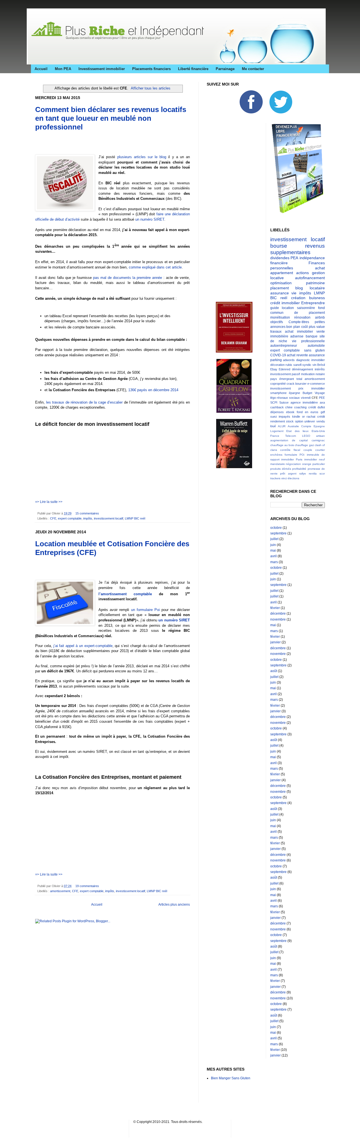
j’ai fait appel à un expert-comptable (82, 646)
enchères (276, 454)
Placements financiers (151, 69)
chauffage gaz (304, 445)
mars (274, 562)
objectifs (276, 322)
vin (314, 364)
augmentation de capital (289, 440)
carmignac (318, 440)
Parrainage (225, 69)
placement (279, 288)
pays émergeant (282, 378)
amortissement (60, 891)
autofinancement (310, 278)
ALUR (281, 426)
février (275, 608)
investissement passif (285, 374)
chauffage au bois (282, 445)
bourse (278, 246)
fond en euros (307, 412)
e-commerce (316, 383)
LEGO (306, 435)
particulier (318, 463)
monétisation (280, 317)
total (299, 378)
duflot (321, 407)
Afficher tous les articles (150, 88)
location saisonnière (298, 308)
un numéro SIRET (149, 219)
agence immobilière (304, 402)
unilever (309, 421)
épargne (294, 393)
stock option (294, 421)
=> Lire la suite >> (48, 502)
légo (273, 397)
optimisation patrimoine (297, 283)
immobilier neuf (314, 459)
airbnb (320, 317)
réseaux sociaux (288, 397)
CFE (53, 518)
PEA (294, 258)
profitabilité (299, 468)
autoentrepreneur (283, 346)
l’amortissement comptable (125, 594)
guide (274, 308)
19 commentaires (87, 886)
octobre (276, 528)
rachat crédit (316, 416)
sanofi (297, 364)
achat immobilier (299, 331)
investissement (280, 388)
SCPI (273, 402)
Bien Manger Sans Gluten (230, 1078)
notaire (320, 374)
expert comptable (70, 518)
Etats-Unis (318, 431)
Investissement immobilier (101, 69)
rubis (288, 364)
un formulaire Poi (145, 610)
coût (304, 327)
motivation (308, 374)
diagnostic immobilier (310, 360)
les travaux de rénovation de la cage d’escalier (84, 402)
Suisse (284, 402)
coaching (300, 407)
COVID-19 (278, 355)
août (273, 671)
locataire (317, 288)
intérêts (320, 369)
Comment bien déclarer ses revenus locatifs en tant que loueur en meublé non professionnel (110, 118)
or (303, 416)
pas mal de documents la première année (127, 278)
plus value (317, 327)
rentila (313, 473)
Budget (307, 393)
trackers (275, 478)
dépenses (277, 412)
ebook (290, 412)
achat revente (297, 355)
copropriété (278, 383)
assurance (317, 355)
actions (302, 272)
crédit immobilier (285, 303)
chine (288, 407)
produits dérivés (280, 468)
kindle (296, 416)
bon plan (293, 327)
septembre (278, 533)
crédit (312, 407)
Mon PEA (63, 69)
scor (322, 473)
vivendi (305, 397)
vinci (284, 478)
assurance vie (283, 293)
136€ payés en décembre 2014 (153, 390)
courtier (320, 449)
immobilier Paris (291, 459)
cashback (277, 407)
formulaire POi (294, 454)
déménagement (302, 369)
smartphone (278, 393)
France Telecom (283, 435)
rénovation (302, 317)
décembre (278, 613)
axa (322, 402)
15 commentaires (87, 513)
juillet (274, 539)
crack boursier (297, 383)
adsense (296, 336)
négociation (293, 463)
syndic (306, 364)
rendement (277, 421)
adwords (289, 360)
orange (306, 463)
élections (293, 478)
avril (273, 556)
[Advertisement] (101, 144)
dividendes (279, 258)
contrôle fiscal (290, 449)
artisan (320, 435)
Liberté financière (193, 69)
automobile (316, 346)
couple (307, 449)
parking (276, 360)
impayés (284, 416)
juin (273, 545)
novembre (278, 619)
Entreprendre (313, 303)
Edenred (284, 369)
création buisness (308, 298)
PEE (322, 397)
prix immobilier (311, 388)
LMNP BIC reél (135, 518)
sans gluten (314, 350)
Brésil (321, 364)
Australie (293, 426)
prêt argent (288, 473)
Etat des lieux (297, 431)
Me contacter (253, 69)
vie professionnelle (308, 341)
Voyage (320, 393)
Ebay (273, 369)
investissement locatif (108, 518)
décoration (277, 364)
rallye (302, 473)
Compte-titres (299, 322)
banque (312, 336)
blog (299, 288)
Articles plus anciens (174, 904)
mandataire (277, 463)
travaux (276, 331)
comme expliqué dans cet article (155, 267)
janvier (275, 642)
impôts (87, 518)
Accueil (41, 69)
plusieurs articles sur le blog (141, 157)
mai (273, 550)
